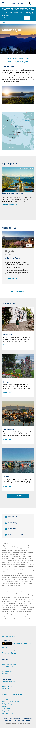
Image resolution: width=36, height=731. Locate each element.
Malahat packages (13, 62)
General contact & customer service (12, 694)
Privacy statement (27, 718)
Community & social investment (10, 684)
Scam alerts (5, 706)
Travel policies (8, 720)
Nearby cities (24, 62)
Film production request (8, 711)
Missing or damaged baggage (10, 704)
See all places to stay (18, 291)
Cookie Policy (9, 15)
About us (4, 662)
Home (3, 22)
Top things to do (24, 58)
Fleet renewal (5, 688)
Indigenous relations (7, 666)
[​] (5, 654)
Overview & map (12, 58)
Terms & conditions (14, 718)
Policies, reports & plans (8, 686)
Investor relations (6, 669)
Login (29, 4)
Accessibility (16, 720)
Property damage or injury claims (11, 701)
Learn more (5, 647)
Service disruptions (7, 697)
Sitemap (5, 718)
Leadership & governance (9, 664)
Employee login (26, 720)
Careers (4, 676)
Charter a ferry (6, 708)
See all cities (18, 496)
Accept (27, 18)
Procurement (5, 673)
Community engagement (8, 681)
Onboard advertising (7, 713)
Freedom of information (8, 671)
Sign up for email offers (8, 636)
